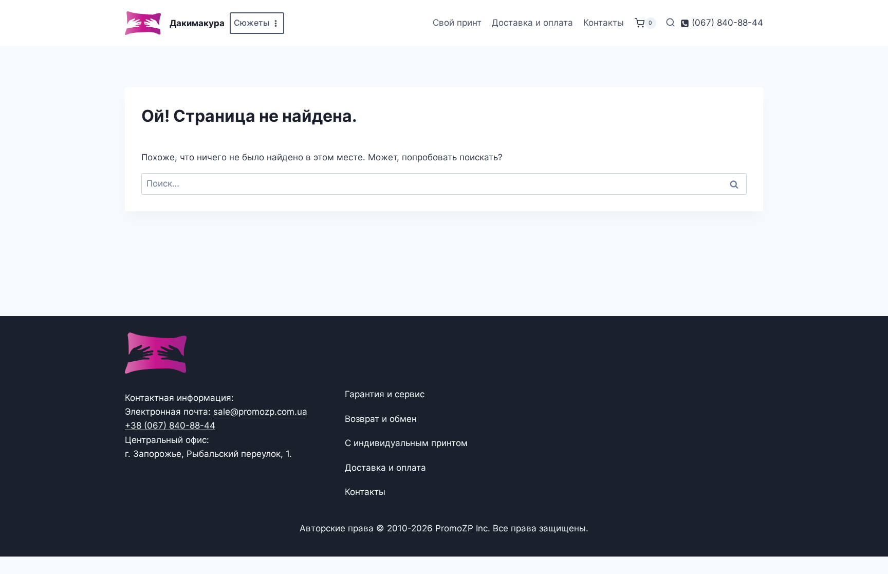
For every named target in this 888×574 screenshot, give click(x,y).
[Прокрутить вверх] (864, 534)
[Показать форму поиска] (670, 23)
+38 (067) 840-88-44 (170, 425)
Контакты (603, 22)
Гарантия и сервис (384, 394)
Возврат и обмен (381, 419)
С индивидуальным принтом (406, 443)
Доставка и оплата (532, 22)
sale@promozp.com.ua (260, 411)
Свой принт (457, 22)
